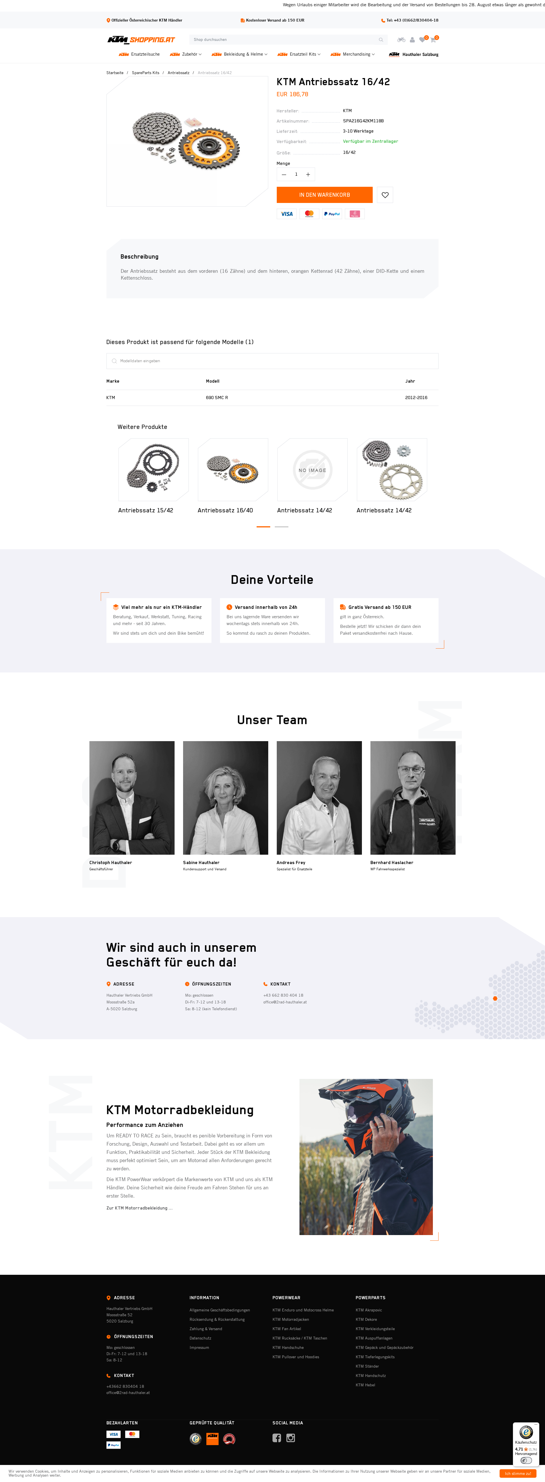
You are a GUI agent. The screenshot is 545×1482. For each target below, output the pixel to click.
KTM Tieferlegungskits (375, 1357)
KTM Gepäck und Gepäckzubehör (385, 1347)
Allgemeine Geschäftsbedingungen (220, 1310)
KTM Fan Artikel (286, 1328)
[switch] (526, 1460)
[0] (422, 40)
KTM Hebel (365, 1385)
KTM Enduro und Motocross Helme (303, 1310)
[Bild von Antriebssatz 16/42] (187, 79)
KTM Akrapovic (369, 1310)
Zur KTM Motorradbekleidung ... (139, 1208)
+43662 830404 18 (125, 1386)
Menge (283, 163)
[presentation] (110, 470)
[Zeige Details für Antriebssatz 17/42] (392, 469)
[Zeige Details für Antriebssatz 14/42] (233, 469)
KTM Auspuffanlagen (374, 1338)
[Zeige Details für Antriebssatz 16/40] (153, 469)
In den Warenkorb (324, 195)
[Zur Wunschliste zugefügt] (385, 195)
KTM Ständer (367, 1366)
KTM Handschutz (371, 1375)
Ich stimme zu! (518, 1473)
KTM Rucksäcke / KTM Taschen (299, 1338)
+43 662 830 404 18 (283, 995)
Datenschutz (200, 1338)
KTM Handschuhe (288, 1347)
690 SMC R (217, 397)
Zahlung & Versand (206, 1328)
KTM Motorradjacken (290, 1319)
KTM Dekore (366, 1319)
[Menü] (536, 1425)
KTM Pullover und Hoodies (295, 1357)
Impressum (199, 1347)
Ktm (347, 110)
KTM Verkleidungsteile (375, 1328)
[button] (263, 526)
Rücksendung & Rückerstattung (217, 1319)
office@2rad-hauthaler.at (285, 1002)
